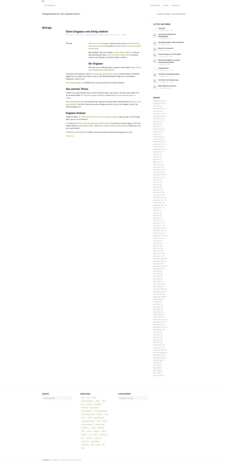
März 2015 (156, 126)
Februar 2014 (157, 136)
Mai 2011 (156, 215)
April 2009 (156, 279)
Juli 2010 (156, 241)
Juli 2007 (156, 332)
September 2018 (158, 103)
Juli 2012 (156, 180)
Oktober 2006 (157, 355)
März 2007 (156, 342)
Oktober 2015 (157, 119)
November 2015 (158, 116)
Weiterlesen (70, 136)
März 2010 (156, 251)
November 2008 (158, 291)
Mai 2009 (156, 276)
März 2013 (156, 162)
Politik (95, 434)
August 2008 (157, 299)
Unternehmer (85, 441)
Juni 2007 (156, 335)
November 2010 (158, 230)
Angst (83, 397)
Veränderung (85, 445)
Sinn (82, 438)
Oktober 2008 (157, 294)
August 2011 (157, 208)
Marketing (97, 431)
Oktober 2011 (157, 202)
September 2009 (158, 266)
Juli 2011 (156, 210)
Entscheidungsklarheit (100, 411)
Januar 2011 (157, 225)
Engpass (112, 35)
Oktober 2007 (157, 324)
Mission (104, 431)
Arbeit (94, 397)
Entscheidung (94, 408)
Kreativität (101, 428)
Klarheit (93, 428)
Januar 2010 (157, 256)
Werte (98, 445)
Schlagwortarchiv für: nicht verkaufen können (61, 13)
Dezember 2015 (158, 113)
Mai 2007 (156, 337)
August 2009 (157, 269)
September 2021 (158, 101)
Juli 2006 (156, 363)
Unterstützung (95, 441)
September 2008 (158, 296)
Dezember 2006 (158, 350)
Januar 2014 (157, 139)
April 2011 (156, 218)
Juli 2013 (156, 154)
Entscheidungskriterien (88, 414)
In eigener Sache (99, 424)
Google (105, 421)
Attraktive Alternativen (92, 35)
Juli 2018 (156, 106)
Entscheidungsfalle (86, 411)
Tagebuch (89, 438)
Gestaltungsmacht (99, 418)
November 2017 (158, 108)
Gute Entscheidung (86, 424)
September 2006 (158, 357)
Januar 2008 (157, 317)
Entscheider (84, 408)
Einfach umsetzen (104, 35)
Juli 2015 (156, 124)
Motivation (84, 434)
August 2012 (157, 177)
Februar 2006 (157, 375)
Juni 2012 (156, 182)
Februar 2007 (157, 345)
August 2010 (157, 238)
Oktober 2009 (157, 263)
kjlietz (124, 35)
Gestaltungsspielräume (88, 421)
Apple (88, 397)
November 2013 (158, 144)
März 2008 (156, 312)
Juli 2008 (156, 302)
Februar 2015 (157, 129)
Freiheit (89, 418)
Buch (82, 404)
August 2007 (157, 330)
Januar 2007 (157, 347)
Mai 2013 (156, 157)
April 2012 (156, 187)
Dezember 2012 (158, 169)
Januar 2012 (157, 195)
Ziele (82, 448)
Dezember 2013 (158, 141)
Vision (92, 445)
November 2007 (158, 322)
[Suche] (183, 5)
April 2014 (156, 134)
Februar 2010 (157, 253)
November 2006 (158, 352)
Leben (83, 431)
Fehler (83, 418)
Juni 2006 (156, 365)
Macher (89, 431)
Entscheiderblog (54, 460)
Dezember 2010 (158, 228)
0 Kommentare (79, 35)
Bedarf (98, 401)
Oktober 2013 (157, 146)
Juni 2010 (156, 243)
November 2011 (158, 200)
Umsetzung (97, 438)
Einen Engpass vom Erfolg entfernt (87, 31)
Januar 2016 (157, 111)
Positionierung (103, 434)
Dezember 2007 (158, 319)
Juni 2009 (156, 274)
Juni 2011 (156, 213)
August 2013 (157, 152)
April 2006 (156, 370)
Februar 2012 (157, 192)
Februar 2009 (157, 284)
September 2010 (158, 235)
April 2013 (156, 159)
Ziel (103, 445)
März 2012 (156, 190)
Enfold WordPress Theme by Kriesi (71, 460)
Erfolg (117, 35)
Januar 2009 (157, 286)
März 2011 (156, 220)
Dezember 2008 (158, 289)
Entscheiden (97, 404)
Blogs (103, 401)
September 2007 (158, 327)
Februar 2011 (157, 223)
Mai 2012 (156, 185)
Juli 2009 (156, 271)
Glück (98, 421)
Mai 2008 (156, 307)
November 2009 (158, 261)
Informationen (85, 428)
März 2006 (156, 373)
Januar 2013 (157, 167)
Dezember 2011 (158, 197)
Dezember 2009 (158, 258)
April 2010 (156, 248)
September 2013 (158, 149)
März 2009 (156, 281)
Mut (90, 434)
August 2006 (157, 360)
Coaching (89, 404)
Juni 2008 (156, 304)
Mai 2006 (156, 368)
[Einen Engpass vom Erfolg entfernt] (51, 41)
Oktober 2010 (157, 233)
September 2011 (158, 205)
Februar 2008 (157, 314)
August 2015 (157, 121)
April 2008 (156, 309)
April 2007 (156, 340)
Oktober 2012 (157, 172)
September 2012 (158, 174)
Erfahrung (99, 414)
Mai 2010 (156, 246)
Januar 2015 (157, 131)
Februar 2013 (157, 164)
